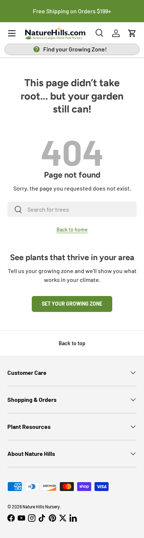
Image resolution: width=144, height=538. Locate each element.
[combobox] (72, 209)
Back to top (72, 343)
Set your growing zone (72, 303)
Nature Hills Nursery (41, 506)
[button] (132, 33)
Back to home (72, 229)
